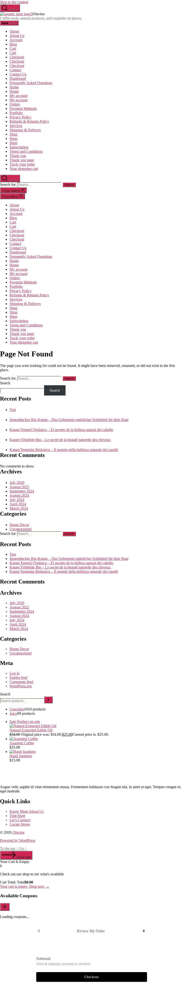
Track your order (22, 164)
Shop (13, 134)
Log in (15, 673)
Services (16, 126)
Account (16, 40)
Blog (13, 44)
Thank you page (22, 160)
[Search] (48, 699)
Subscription (19, 147)
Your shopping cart (24, 169)
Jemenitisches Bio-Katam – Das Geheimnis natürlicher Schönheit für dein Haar (69, 420)
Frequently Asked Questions (31, 83)
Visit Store (17, 816)
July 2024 (17, 500)
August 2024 (19, 495)
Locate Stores (20, 824)
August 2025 (19, 487)
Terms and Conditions (26, 151)
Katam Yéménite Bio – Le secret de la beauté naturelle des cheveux (60, 440)
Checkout (17, 57)
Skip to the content (14, 2)
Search (5, 383)
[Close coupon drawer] (5, 907)
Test (13, 410)
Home (14, 87)
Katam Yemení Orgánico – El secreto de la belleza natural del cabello (61, 430)
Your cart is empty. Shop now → (24, 886)
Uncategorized (20, 529)
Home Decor (19, 525)
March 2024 (19, 508)
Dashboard (18, 78)
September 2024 (22, 491)
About (14, 31)
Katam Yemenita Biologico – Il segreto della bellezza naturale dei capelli (64, 450)
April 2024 (18, 504)
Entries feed (18, 677)
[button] (38, 931)
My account (18, 96)
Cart (13, 48)
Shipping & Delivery (25, 130)
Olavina (18, 832)
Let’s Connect (20, 820)
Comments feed (21, 682)
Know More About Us (27, 811)
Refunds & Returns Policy (29, 121)
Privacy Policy (20, 117)
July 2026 (17, 483)
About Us (17, 36)
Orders (15, 104)
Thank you (18, 156)
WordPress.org (21, 686)
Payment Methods (23, 109)
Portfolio (16, 113)
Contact (15, 70)
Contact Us (18, 74)
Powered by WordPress (17, 840)
